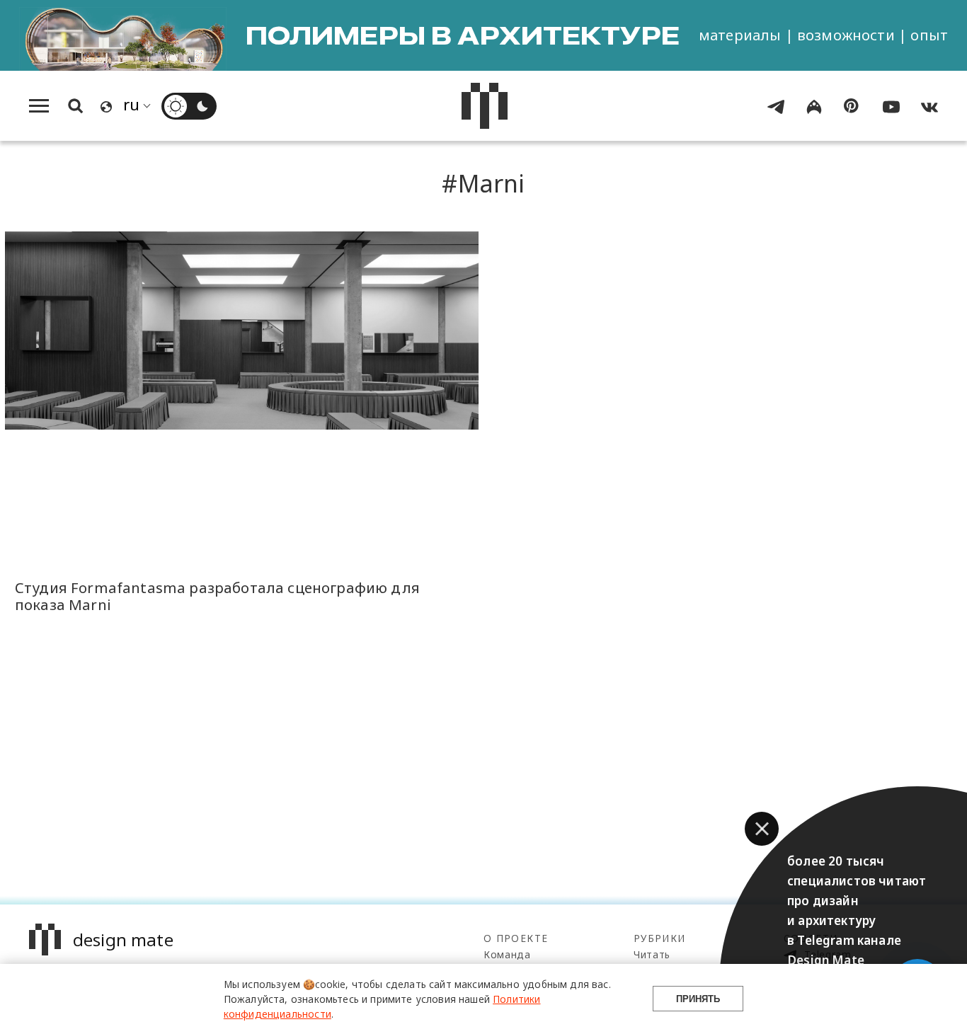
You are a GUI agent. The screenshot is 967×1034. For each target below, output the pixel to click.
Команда (507, 954)
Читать (652, 954)
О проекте (515, 938)
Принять (698, 999)
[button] (762, 829)
